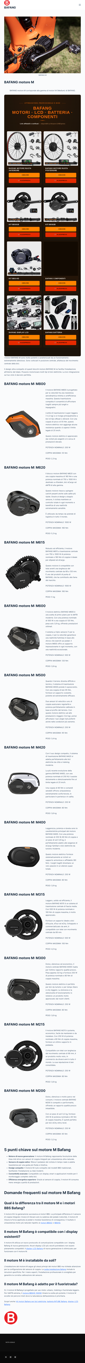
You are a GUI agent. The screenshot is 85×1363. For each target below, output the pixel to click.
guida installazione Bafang (55, 1269)
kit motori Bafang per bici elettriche (31, 1301)
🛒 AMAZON (24, 175)
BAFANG (10, 7)
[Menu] (80, 5)
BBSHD (57, 1223)
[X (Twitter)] (10, 1357)
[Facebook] (6, 1357)
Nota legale (10, 1342)
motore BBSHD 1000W (32, 1293)
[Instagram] (15, 1357)
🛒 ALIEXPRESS (24, 180)
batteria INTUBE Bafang (57, 1301)
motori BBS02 (46, 1223)
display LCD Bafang (34, 1248)
